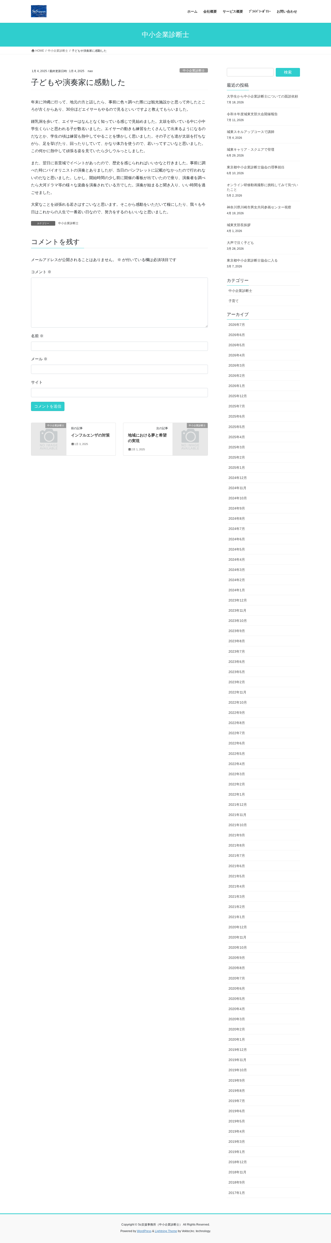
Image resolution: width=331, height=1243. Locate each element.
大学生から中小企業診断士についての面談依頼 (262, 96)
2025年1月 (237, 467)
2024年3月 (237, 570)
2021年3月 (237, 896)
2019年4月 (237, 1131)
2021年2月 (237, 907)
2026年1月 (237, 386)
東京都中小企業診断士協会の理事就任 (255, 167)
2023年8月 (237, 641)
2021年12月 (238, 805)
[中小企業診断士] (48, 433)
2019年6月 (237, 1111)
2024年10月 (238, 498)
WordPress (144, 1231)
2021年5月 (237, 876)
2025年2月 (237, 457)
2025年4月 (237, 437)
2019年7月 (237, 1101)
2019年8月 (237, 1091)
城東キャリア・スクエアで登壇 (250, 149)
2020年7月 (237, 978)
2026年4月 (237, 355)
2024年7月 (237, 529)
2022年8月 (237, 723)
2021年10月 (238, 825)
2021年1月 (237, 917)
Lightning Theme (166, 1231)
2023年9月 (237, 631)
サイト (37, 382)
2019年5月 (237, 1121)
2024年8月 (237, 518)
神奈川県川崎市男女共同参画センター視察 (259, 207)
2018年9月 (237, 1182)
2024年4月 (237, 559)
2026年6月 (237, 335)
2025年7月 (237, 406)
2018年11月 (237, 1172)
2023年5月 (237, 672)
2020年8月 (237, 968)
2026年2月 (237, 376)
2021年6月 (237, 866)
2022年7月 (237, 733)
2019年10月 (238, 1070)
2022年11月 (237, 692)
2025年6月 (237, 416)
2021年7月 (237, 855)
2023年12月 (238, 600)
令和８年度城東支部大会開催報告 (252, 114)
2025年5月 (237, 427)
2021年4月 (237, 886)
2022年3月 (237, 774)
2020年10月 (238, 947)
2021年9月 (237, 835)
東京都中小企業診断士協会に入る (252, 260)
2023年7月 (237, 651)
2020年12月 (238, 927)
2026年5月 (237, 345)
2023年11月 (237, 610)
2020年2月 (237, 1029)
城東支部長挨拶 (239, 225)
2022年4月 (237, 764)
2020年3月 (237, 1019)
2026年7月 (237, 325)
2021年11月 (237, 815)
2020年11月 (237, 937)
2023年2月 (237, 682)
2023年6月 (237, 662)
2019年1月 (237, 1152)
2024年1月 (237, 590)
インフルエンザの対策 (90, 435)
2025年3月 (237, 447)
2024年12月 (238, 478)
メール (39, 359)
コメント (41, 272)
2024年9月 (237, 508)
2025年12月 (238, 396)
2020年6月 (237, 988)
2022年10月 (238, 702)
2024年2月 (237, 580)
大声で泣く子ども (240, 243)
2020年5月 (237, 999)
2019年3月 (237, 1142)
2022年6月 (237, 743)
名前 (37, 336)
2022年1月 (237, 794)
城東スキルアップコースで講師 (250, 132)
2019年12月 (238, 1050)
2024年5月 (237, 549)
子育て (234, 301)
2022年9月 (237, 713)
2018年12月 (238, 1162)
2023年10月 (238, 621)
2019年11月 (237, 1060)
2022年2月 (237, 784)
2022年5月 (237, 754)
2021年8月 (237, 845)
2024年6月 (237, 539)
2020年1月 (237, 1039)
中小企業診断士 (194, 70)
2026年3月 (237, 365)
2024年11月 (237, 488)
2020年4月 (237, 1009)
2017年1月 (237, 1193)
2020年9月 (237, 958)
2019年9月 (237, 1080)
